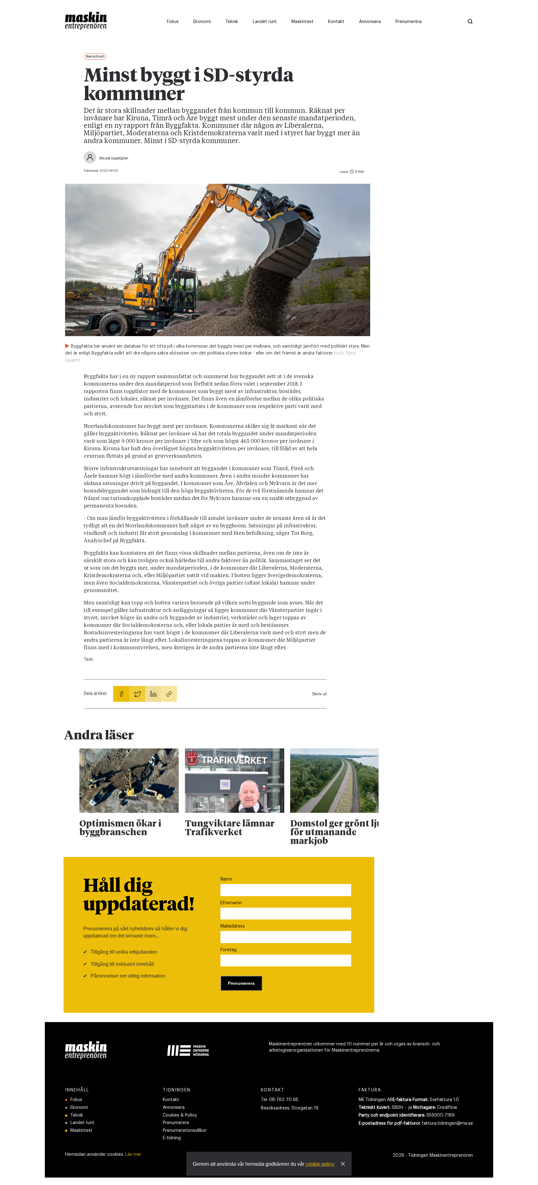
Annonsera (174, 1107)
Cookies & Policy (180, 1115)
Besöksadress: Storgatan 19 (290, 1108)
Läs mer (133, 1154)
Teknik (76, 1115)
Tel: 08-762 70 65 (279, 1100)
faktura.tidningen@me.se (447, 1123)
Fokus (76, 1100)
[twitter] (137, 694)
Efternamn (231, 903)
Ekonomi (79, 1107)
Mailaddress (232, 926)
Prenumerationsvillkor (185, 1130)
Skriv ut (319, 693)
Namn (226, 879)
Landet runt (82, 1123)
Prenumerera (176, 1123)
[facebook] (121, 694)
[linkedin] (153, 694)
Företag (228, 950)
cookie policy (319, 1164)
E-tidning (172, 1138)
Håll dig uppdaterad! (138, 895)
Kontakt (171, 1100)
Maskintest (81, 1130)
